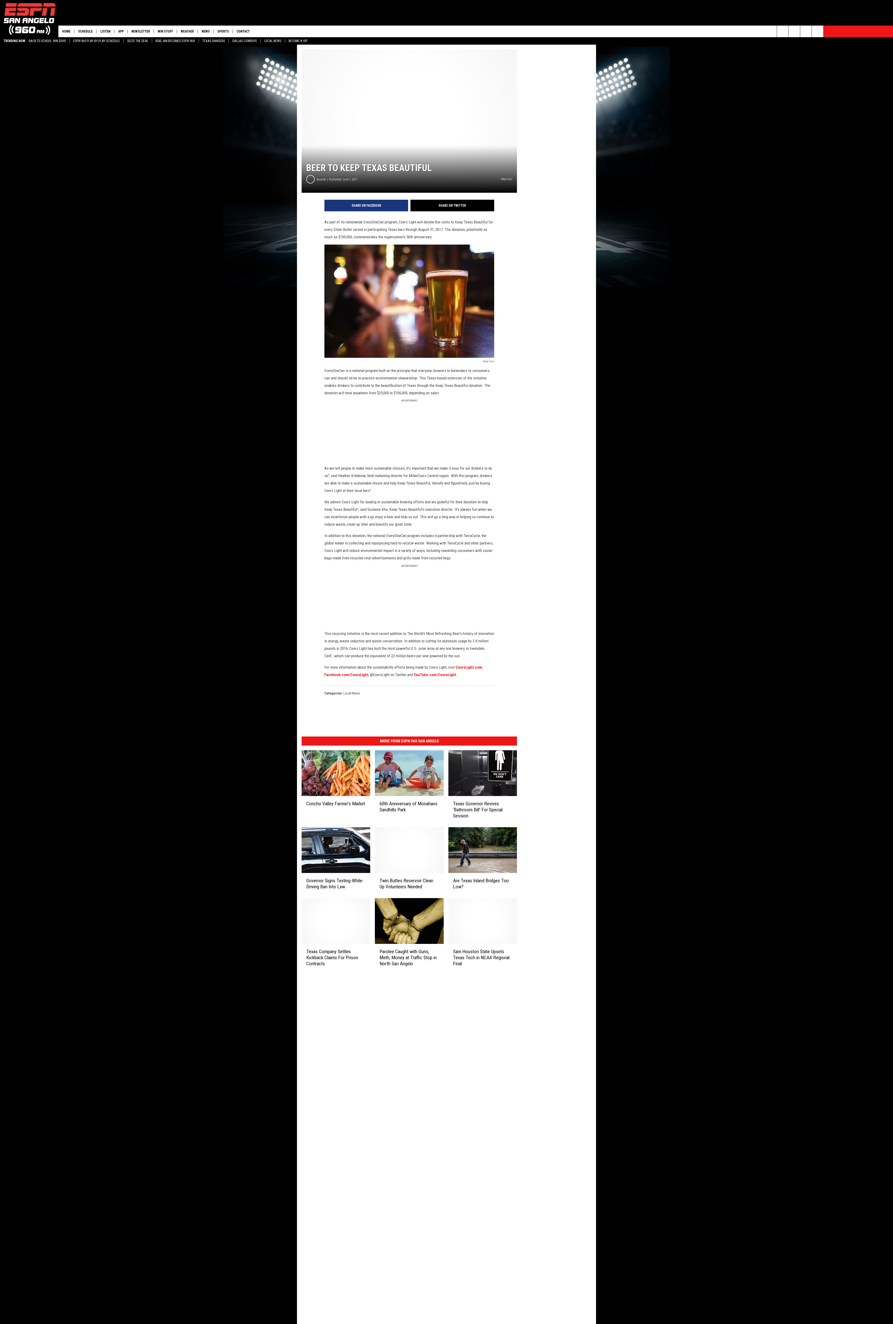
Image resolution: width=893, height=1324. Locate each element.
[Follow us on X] (817, 31)
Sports (223, 31)
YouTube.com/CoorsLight (435, 674)
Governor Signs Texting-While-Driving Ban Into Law (334, 883)
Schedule (85, 31)
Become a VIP (298, 41)
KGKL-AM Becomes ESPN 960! (175, 41)
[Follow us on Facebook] (806, 31)
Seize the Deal (137, 41)
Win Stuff (165, 31)
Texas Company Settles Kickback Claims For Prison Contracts (332, 957)
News (206, 31)
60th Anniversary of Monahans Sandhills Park (408, 807)
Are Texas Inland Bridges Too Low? (481, 883)
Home (66, 31)
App (121, 31)
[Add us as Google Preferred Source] (794, 31)
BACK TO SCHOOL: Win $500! (47, 41)
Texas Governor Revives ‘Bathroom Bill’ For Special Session (478, 810)
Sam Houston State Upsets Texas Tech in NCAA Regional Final (481, 957)
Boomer (321, 179)
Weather (187, 31)
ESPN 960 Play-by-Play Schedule (96, 41)
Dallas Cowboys (244, 41)
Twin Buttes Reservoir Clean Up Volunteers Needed (406, 883)
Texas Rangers (213, 41)
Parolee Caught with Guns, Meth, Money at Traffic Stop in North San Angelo (408, 957)
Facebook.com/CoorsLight (346, 674)
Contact (243, 31)
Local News (272, 41)
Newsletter (140, 31)
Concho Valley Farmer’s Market (335, 803)
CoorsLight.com (469, 667)
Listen (105, 31)
